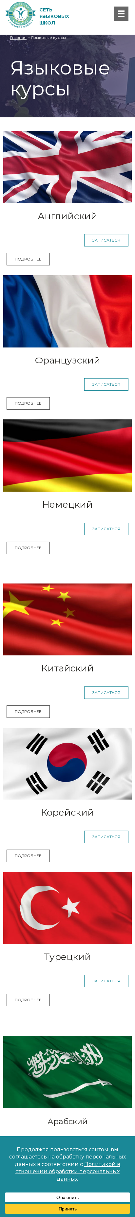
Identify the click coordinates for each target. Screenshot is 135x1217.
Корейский (67, 812)
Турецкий (67, 956)
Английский (67, 216)
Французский (67, 360)
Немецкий (67, 504)
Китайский (67, 668)
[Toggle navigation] (121, 14)
